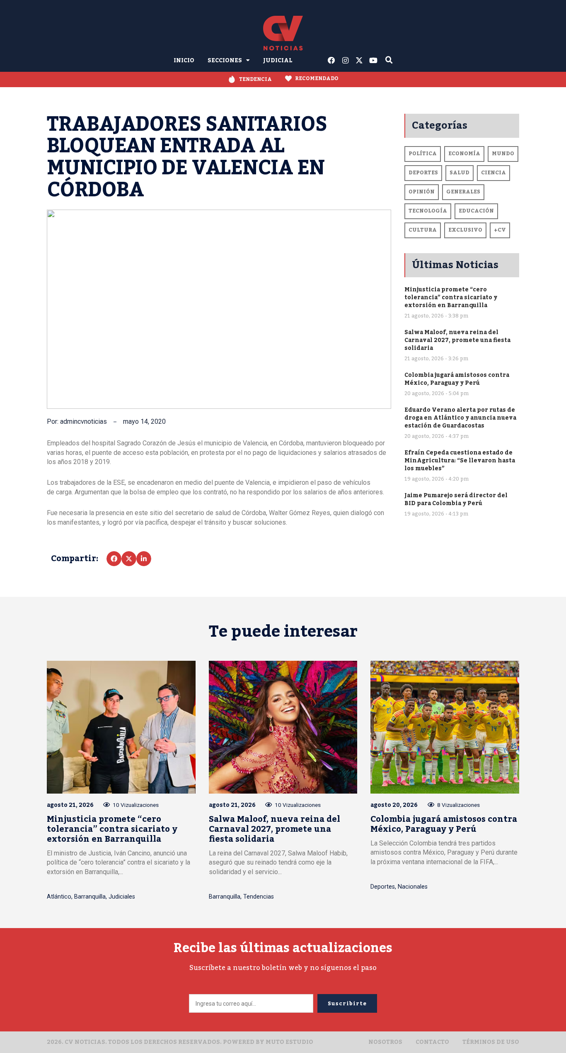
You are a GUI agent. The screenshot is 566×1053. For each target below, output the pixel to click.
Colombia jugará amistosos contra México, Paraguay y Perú (456, 378)
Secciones (225, 60)
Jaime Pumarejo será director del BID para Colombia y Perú (456, 499)
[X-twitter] (359, 60)
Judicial (278, 60)
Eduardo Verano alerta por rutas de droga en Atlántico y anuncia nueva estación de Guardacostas (460, 417)
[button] (113, 558)
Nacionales (413, 886)
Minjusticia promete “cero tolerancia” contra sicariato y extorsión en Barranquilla (450, 297)
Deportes (382, 886)
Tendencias (258, 896)
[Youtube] (373, 60)
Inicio (184, 60)
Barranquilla (90, 896)
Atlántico (59, 896)
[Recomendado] (288, 78)
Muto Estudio (289, 1042)
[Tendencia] (231, 79)
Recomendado (317, 78)
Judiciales (122, 896)
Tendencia (255, 79)
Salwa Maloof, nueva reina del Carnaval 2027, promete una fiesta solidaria (457, 340)
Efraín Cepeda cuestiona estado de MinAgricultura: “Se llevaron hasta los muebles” (459, 460)
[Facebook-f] (331, 60)
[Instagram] (345, 60)
